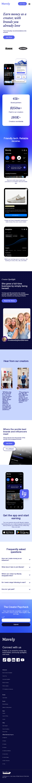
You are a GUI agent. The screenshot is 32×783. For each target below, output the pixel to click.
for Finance (4, 747)
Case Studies (4, 697)
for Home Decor (5, 754)
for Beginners (4, 737)
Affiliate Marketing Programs (8, 734)
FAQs (3, 722)
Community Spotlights (6, 679)
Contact (3, 719)
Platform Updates (5, 685)
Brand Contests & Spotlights (7, 672)
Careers (3, 713)
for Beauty (4, 740)
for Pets (3, 763)
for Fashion (4, 744)
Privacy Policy (4, 731)
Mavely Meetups (5, 704)
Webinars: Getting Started (6, 707)
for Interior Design (5, 757)
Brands (3, 694)
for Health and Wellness (6, 750)
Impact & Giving (5, 715)
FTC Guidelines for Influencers (7, 689)
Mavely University (5, 682)
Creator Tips (4, 676)
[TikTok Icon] (4, 660)
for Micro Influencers (6, 760)
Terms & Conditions (5, 729)
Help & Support (5, 725)
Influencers (4, 669)
